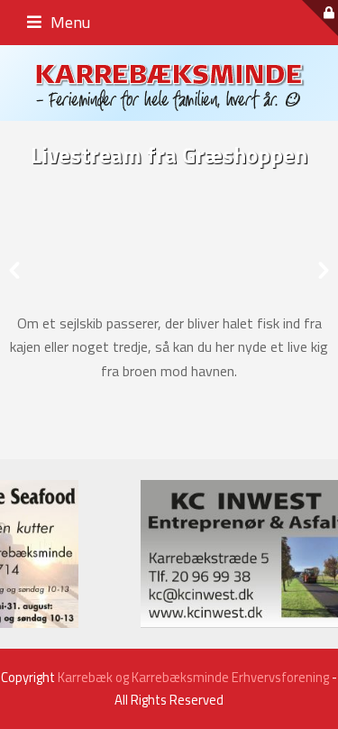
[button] (14, 270)
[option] (169, 265)
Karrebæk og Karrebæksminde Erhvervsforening (193, 677)
